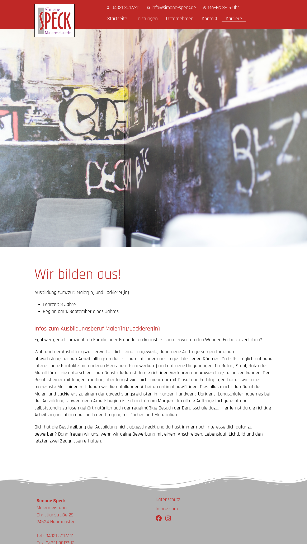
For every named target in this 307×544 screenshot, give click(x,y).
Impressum (167, 509)
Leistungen (147, 18)
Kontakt (209, 18)
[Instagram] (168, 518)
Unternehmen (179, 18)
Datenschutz (168, 499)
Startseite (117, 18)
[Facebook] (159, 518)
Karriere (234, 18)
